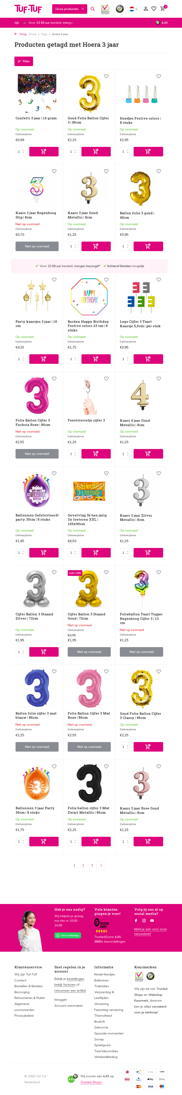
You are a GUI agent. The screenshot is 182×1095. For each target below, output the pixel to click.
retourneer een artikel (70, 991)
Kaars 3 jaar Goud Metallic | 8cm (83, 215)
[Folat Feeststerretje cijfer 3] (89, 395)
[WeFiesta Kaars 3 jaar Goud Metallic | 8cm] (89, 188)
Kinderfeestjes (104, 974)
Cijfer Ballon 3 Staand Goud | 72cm (86, 616)
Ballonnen (101, 980)
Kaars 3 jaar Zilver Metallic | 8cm (136, 517)
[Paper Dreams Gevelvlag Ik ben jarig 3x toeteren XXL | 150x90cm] (89, 490)
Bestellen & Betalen (28, 986)
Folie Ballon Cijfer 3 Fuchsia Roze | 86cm (33, 422)
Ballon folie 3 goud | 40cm (137, 215)
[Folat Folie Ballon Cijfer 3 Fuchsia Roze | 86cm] (37, 395)
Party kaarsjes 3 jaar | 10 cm (36, 323)
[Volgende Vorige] (101, 865)
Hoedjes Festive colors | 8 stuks (140, 120)
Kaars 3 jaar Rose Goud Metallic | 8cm (139, 810)
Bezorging (22, 992)
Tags (44, 34)
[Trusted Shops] (120, 9)
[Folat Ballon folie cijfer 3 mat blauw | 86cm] (37, 688)
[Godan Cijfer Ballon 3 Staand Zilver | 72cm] (37, 589)
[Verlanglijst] (153, 9)
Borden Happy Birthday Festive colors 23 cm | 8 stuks (88, 325)
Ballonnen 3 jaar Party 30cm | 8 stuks (35, 810)
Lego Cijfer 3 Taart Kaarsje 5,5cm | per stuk (140, 323)
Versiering (101, 1004)
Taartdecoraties (106, 1051)
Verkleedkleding (105, 1057)
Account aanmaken (68, 1006)
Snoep (99, 1039)
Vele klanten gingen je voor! (107, 911)
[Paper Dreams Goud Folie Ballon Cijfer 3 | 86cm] (89, 93)
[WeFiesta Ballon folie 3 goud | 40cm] (141, 188)
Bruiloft (99, 1022)
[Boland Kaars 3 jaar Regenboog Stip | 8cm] (37, 188)
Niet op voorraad (37, 246)
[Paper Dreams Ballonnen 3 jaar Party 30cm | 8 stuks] (37, 783)
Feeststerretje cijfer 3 (86, 420)
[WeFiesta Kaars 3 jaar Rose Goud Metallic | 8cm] (141, 783)
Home (33, 34)
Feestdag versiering (108, 1010)
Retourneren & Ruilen (29, 998)
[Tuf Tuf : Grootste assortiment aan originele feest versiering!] (31, 9)
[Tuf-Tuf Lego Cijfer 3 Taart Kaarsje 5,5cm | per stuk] (141, 297)
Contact (20, 980)
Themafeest (103, 1016)
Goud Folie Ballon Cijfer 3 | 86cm (88, 120)
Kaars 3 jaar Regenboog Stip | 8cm (36, 215)
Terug (22, 34)
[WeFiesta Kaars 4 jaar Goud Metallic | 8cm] (141, 395)
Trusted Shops (91, 1082)
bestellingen (75, 979)
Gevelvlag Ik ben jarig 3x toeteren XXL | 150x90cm (87, 519)
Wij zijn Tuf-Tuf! (25, 974)
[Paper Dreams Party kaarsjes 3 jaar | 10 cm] (37, 297)
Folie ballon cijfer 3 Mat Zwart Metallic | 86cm (88, 810)
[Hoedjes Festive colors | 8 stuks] (141, 93)
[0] (161, 9)
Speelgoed (102, 1045)
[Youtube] (152, 921)
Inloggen (60, 1000)
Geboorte (101, 1027)
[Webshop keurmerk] (105, 9)
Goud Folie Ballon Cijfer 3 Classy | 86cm (140, 715)
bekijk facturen (64, 985)
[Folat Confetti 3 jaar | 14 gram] (37, 93)
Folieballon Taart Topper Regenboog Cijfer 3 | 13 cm (141, 618)
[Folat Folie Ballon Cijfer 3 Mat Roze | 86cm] (89, 688)
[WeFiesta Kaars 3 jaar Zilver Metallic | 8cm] (141, 490)
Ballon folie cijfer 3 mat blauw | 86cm (36, 715)
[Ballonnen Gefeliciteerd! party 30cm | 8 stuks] (37, 490)
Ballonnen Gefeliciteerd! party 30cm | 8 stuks (37, 517)
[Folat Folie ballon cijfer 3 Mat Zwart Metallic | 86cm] (89, 783)
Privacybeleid (24, 1016)
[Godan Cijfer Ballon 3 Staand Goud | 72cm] (89, 589)
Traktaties (101, 986)
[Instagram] (144, 921)
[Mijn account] (146, 9)
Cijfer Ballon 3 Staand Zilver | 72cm (34, 616)
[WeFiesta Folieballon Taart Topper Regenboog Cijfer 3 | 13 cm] (141, 589)
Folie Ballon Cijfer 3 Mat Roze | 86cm (89, 715)
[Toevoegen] (44, 151)
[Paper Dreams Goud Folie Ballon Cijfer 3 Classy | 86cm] (141, 688)
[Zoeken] (92, 9)
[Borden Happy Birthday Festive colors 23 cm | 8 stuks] (89, 297)
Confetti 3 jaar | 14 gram (36, 118)
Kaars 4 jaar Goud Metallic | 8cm (135, 422)
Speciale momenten (109, 1033)
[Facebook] (136, 921)
